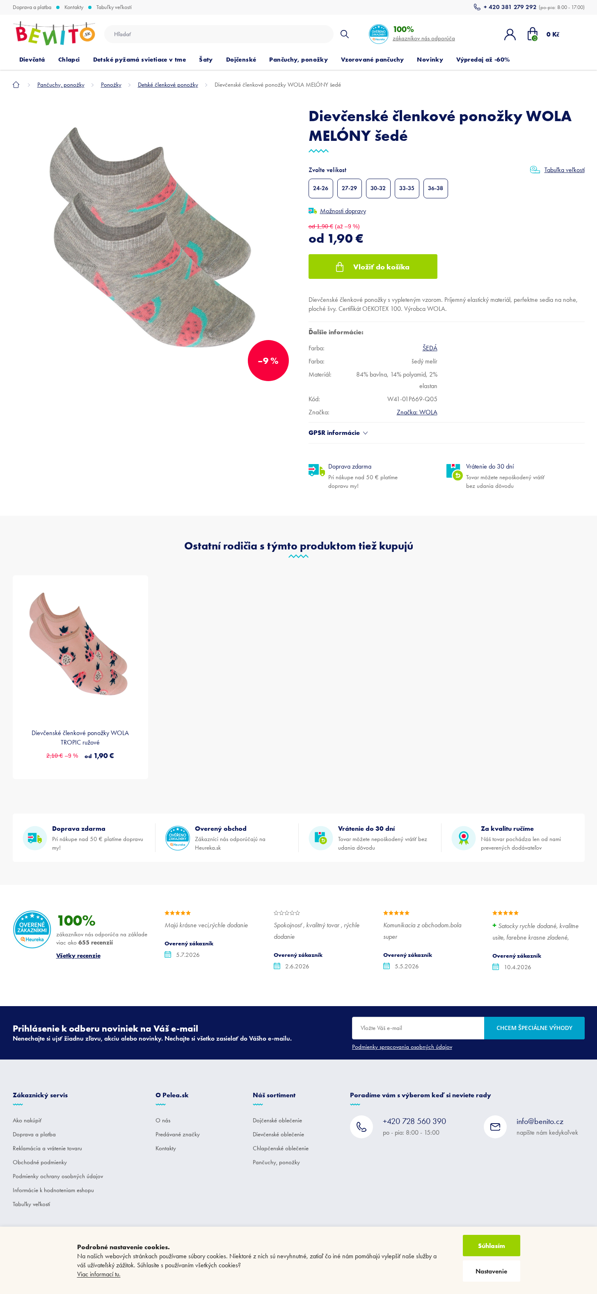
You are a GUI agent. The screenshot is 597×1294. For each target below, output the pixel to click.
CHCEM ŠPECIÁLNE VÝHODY (534, 1028)
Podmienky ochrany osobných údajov (58, 1176)
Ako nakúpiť (27, 1120)
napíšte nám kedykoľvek (547, 1126)
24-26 (320, 188)
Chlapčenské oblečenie (281, 1148)
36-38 (435, 188)
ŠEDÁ (430, 348)
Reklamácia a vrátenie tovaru (47, 1148)
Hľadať (345, 34)
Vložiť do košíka (381, 266)
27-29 (349, 188)
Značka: (417, 412)
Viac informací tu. (99, 1274)
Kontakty (73, 7)
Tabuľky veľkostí (114, 7)
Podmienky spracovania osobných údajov (402, 1046)
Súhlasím (491, 1245)
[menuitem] (32, 59)
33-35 (406, 188)
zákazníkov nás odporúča (424, 33)
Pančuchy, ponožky (276, 1162)
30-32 (378, 188)
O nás (163, 1120)
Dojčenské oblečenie (277, 1120)
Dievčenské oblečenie (278, 1134)
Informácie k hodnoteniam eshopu (53, 1190)
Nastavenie (491, 1271)
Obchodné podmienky (40, 1162)
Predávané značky (178, 1134)
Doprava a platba (32, 7)
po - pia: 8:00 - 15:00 (414, 1126)
